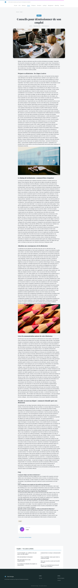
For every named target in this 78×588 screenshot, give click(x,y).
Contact (59, 580)
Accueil (15, 5)
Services (62, 5)
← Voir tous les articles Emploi (24, 537)
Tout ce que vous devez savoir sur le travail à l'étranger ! (50, 561)
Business (24, 5)
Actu (19, 5)
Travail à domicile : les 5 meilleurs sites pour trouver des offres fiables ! (27, 553)
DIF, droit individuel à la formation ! (25, 557)
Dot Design (10, 576)
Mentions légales (61, 578)
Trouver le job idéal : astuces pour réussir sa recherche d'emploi (50, 557)
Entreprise (33, 5)
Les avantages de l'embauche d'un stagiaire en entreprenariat (27, 564)
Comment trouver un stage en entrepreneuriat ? (50, 553)
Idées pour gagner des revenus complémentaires (23, 560)
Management (50, 5)
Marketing (57, 5)
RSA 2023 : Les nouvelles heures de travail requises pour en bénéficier (50, 565)
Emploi (28, 5)
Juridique (44, 5)
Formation (39, 5)
